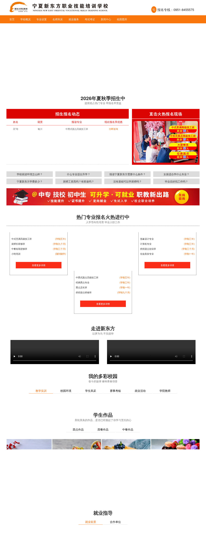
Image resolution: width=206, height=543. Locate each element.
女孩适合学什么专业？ (176, 174)
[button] (99, 84)
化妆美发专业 (147, 292)
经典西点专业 (82, 282)
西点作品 (78, 503)
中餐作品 (127, 503)
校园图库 (122, 19)
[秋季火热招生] (103, 55)
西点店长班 (81, 287)
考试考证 (90, 19)
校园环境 (65, 391)
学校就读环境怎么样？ (29, 174)
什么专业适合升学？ (78, 174)
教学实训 (41, 391)
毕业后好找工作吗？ (176, 181)
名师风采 (57, 19)
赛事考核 (115, 391)
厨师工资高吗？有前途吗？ (78, 181)
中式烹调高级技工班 (21, 277)
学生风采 (90, 391)
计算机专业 (145, 282)
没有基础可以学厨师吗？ (127, 181)
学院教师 (164, 391)
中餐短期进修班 (19, 287)
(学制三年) (125, 282)
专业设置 (41, 19)
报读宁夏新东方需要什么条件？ (127, 174)
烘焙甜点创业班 (148, 287)
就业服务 (74, 19)
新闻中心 (106, 19)
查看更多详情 (38, 303)
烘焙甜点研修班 (84, 292)
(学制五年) (60, 277)
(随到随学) (60, 292)
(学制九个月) (59, 282)
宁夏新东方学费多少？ (29, 181)
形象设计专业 (147, 277)
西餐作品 (103, 503)
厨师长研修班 (18, 282)
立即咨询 (113, 128)
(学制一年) (125, 287)
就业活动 (140, 391)
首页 (11, 19)
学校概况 (25, 19)
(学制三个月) (59, 287)
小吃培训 (15, 292)
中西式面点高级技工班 (87, 277)
